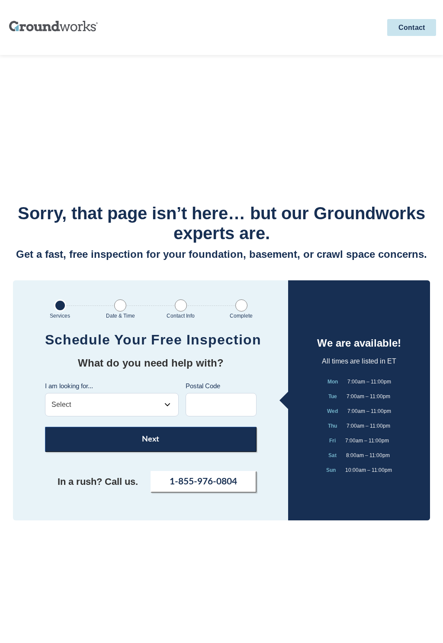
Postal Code (203, 386)
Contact (411, 27)
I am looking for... (69, 386)
